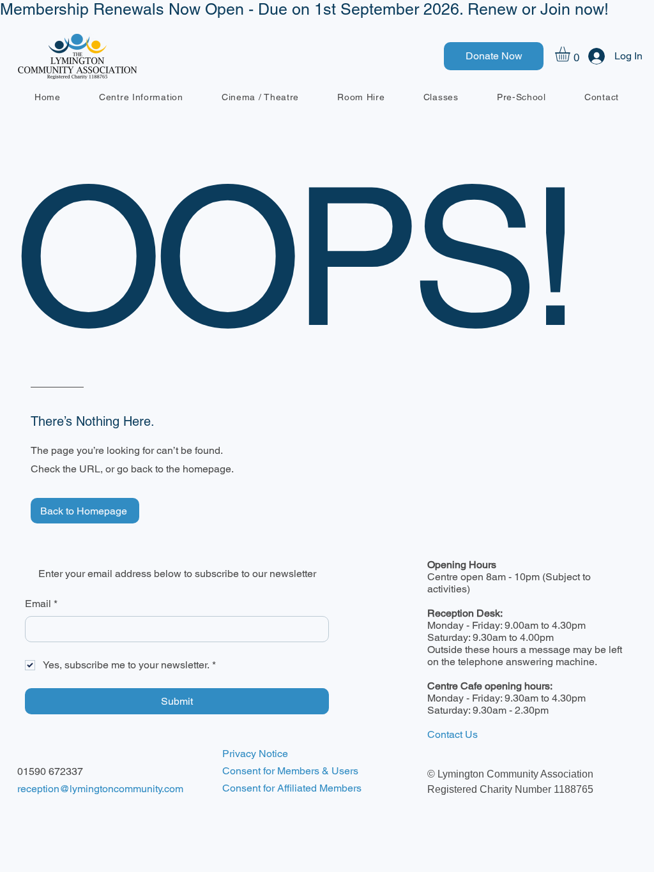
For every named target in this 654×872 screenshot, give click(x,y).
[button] (571, 54)
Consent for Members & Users (290, 771)
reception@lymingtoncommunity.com (100, 789)
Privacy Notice (255, 754)
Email (41, 604)
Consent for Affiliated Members (291, 788)
